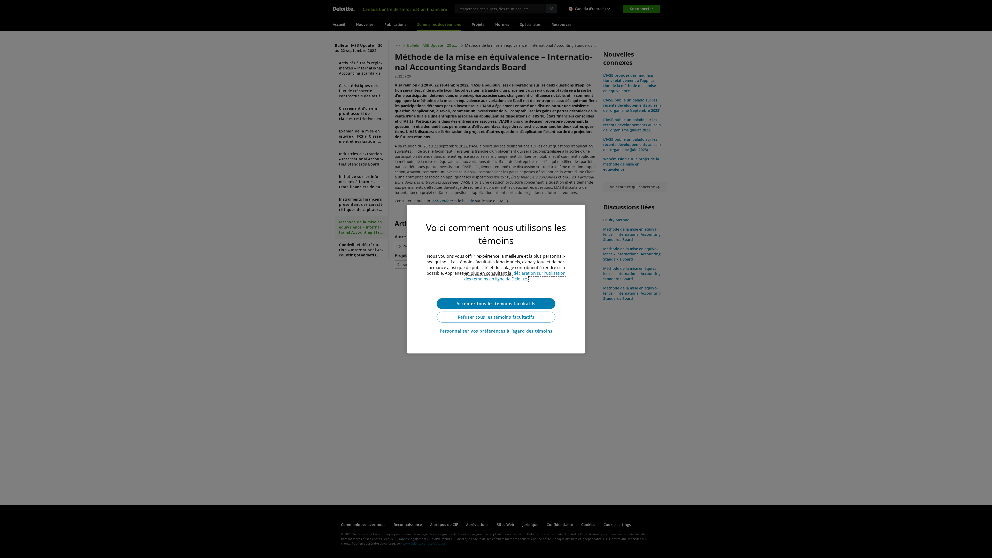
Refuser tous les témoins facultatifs (496, 317)
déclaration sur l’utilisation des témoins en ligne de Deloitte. (515, 275)
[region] (496, 279)
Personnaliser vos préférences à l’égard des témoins (496, 331)
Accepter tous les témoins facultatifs (496, 303)
